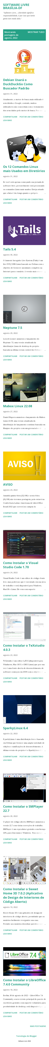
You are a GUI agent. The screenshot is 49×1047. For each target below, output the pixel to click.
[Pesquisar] (38, 4)
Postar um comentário (31, 116)
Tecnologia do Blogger (26, 1036)
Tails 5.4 (9, 249)
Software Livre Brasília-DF (16, 6)
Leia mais (7, 120)
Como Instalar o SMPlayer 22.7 (23, 808)
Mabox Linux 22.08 (17, 406)
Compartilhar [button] (10, 116)
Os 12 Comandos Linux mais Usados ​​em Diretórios (24, 168)
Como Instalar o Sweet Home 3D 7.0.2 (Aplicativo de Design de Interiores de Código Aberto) (23, 895)
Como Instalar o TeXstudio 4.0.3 (24, 647)
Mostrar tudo (36, 32)
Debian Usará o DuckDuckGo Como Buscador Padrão (18, 84)
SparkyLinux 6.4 (15, 728)
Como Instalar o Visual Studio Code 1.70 (20, 565)
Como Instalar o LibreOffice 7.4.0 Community (24, 982)
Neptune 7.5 (12, 327)
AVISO (8, 484)
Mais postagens (38, 1026)
